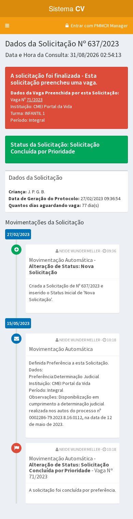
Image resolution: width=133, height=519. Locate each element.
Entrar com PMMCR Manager (99, 26)
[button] (7, 25)
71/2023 (35, 100)
